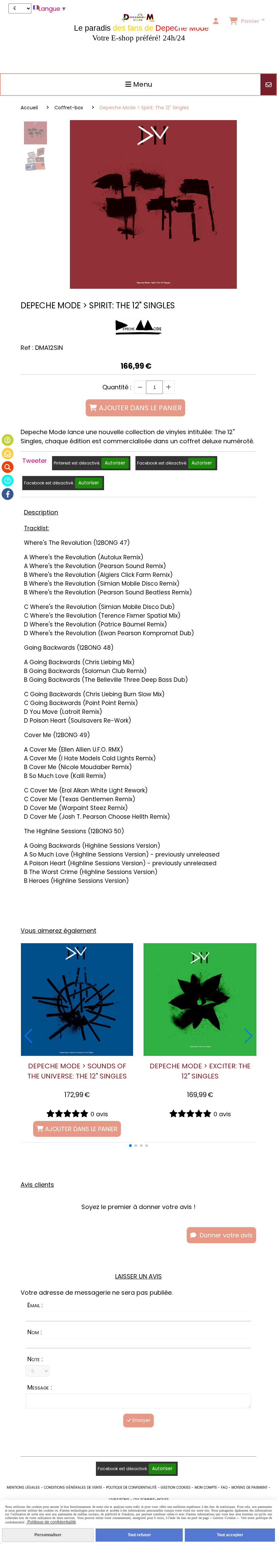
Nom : (34, 1332)
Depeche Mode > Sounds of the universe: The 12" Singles (77, 1071)
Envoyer (140, 1420)
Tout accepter (230, 1535)
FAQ (224, 1487)
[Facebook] (8, 494)
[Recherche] (8, 467)
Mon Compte (206, 1487)
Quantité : (116, 387)
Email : (35, 1305)
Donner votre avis (225, 1235)
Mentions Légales (23, 1487)
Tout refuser (139, 1535)
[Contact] (8, 453)
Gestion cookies (176, 1487)
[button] (130, 1145)
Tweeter (34, 460)
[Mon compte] (8, 440)
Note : (35, 1359)
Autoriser (115, 463)
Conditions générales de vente (73, 1487)
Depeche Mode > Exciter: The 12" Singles (200, 1071)
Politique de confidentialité (131, 1487)
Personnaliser (47, 1535)
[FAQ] (8, 480)
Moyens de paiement (249, 1487)
